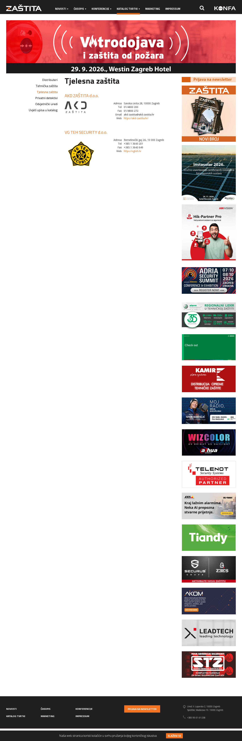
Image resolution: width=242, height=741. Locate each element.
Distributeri (50, 80)
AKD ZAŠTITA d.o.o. (82, 95)
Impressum (172, 9)
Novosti (60, 9)
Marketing (152, 9)
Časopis (79, 9)
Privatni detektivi (46, 98)
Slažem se (174, 735)
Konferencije (100, 9)
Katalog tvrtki (127, 9)
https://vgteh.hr (132, 151)
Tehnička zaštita (47, 86)
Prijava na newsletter (142, 709)
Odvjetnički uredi (46, 104)
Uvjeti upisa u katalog (43, 110)
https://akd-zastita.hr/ (136, 118)
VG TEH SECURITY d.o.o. (86, 132)
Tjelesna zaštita (47, 92)
